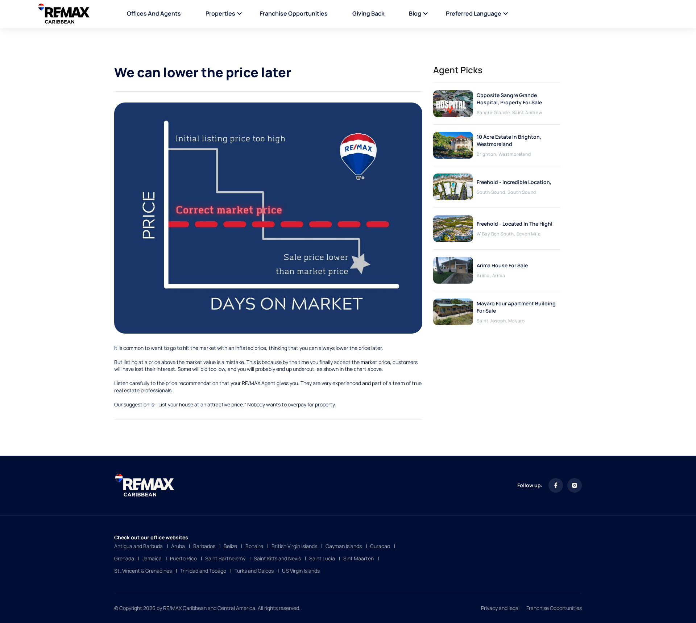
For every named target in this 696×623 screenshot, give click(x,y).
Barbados (204, 546)
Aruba (178, 546)
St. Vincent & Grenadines (143, 570)
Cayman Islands (344, 546)
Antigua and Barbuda (138, 546)
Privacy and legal (500, 608)
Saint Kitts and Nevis (277, 558)
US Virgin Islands (301, 570)
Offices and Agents (154, 13)
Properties (220, 13)
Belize (230, 546)
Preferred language (473, 13)
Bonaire (254, 546)
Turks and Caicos (254, 570)
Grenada (124, 558)
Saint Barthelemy (225, 558)
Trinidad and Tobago (203, 570)
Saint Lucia (322, 558)
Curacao (380, 546)
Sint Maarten (358, 558)
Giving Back (368, 13)
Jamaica (152, 558)
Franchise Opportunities (294, 13)
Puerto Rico (183, 558)
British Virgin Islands (294, 546)
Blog (415, 13)
